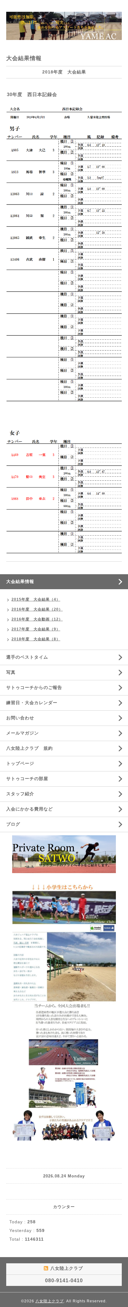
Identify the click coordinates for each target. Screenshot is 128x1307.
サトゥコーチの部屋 (27, 778)
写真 (11, 672)
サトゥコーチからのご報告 (34, 687)
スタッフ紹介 (20, 793)
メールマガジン (22, 733)
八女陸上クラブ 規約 (29, 748)
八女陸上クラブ (49, 1301)
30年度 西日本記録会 (32, 94)
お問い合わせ (20, 717)
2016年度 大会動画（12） (37, 619)
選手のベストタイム (27, 657)
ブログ (13, 824)
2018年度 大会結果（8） (35, 639)
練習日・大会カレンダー (31, 702)
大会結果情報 (20, 581)
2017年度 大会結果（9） (35, 629)
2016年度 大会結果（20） (37, 609)
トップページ (20, 763)
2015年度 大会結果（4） (35, 599)
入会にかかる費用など (29, 808)
